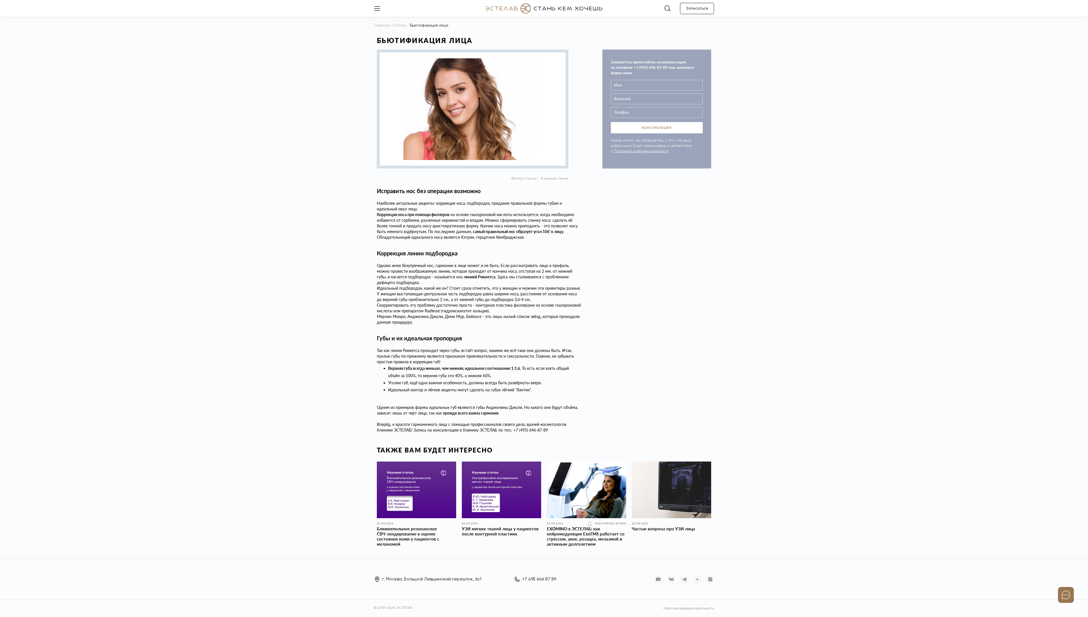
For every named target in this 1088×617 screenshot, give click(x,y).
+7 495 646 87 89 (539, 579)
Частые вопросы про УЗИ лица (663, 528)
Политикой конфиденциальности (641, 151)
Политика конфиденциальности (688, 608)
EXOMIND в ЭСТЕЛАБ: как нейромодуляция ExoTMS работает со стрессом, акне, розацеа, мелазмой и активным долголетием (585, 536)
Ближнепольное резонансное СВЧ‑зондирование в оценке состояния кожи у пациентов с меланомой (408, 536)
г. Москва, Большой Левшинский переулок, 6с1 (431, 579)
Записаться (697, 8)
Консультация (657, 127)
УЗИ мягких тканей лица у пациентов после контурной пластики (500, 531)
